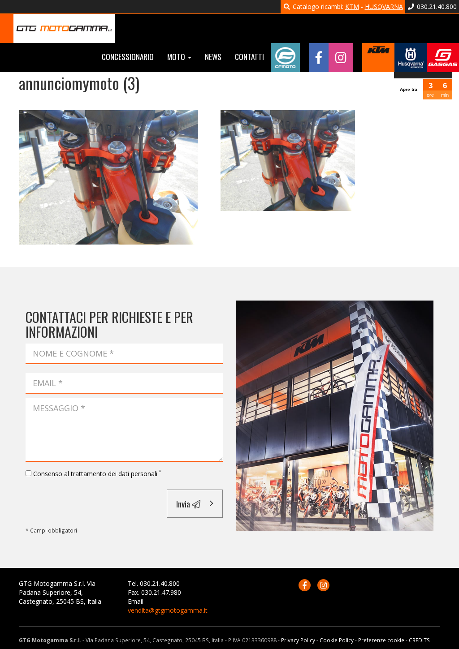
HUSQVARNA (384, 6)
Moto (177, 56)
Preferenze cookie (381, 640)
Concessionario (128, 56)
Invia (184, 503)
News (213, 56)
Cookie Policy (337, 640)
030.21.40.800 (436, 6)
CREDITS (419, 640)
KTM (352, 6)
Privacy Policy (298, 640)
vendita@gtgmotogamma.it (168, 610)
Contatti (249, 56)
